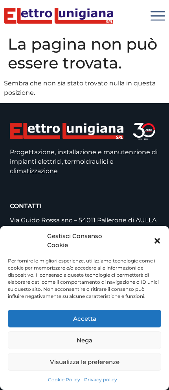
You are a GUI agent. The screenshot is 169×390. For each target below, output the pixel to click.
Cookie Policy (64, 380)
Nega (84, 340)
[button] (157, 241)
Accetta (84, 318)
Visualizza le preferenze (84, 362)
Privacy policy (100, 380)
